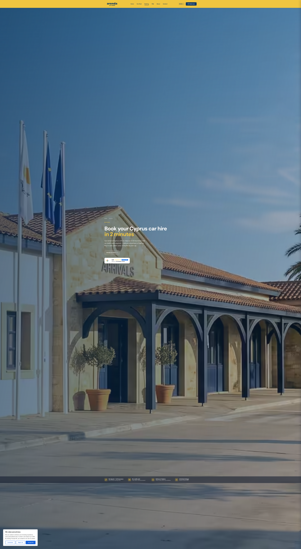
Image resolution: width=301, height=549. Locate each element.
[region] (20, 537)
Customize (10, 542)
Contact (165, 4)
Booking (146, 4)
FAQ (153, 4)
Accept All (30, 542)
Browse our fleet (111, 252)
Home (132, 4)
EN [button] (181, 4)
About (158, 4)
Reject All (20, 542)
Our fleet (139, 4)
